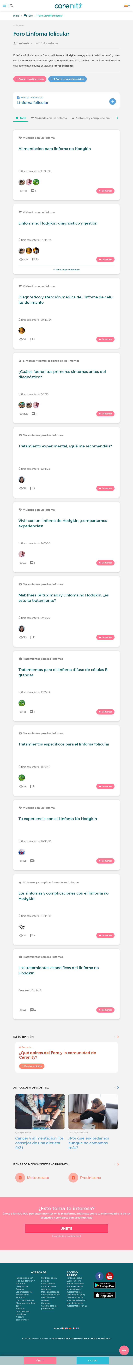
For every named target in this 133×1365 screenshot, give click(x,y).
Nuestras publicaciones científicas (23, 1311)
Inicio (16, 15)
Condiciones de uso (50, 1294)
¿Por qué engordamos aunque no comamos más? (88, 1143)
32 (37, 259)
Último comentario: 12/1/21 (34, 468)
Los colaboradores (25, 1300)
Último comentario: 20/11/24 (34, 319)
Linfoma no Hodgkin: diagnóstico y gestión (57, 223)
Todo (23, 118)
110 (25, 191)
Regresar (19, 25)
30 (25, 637)
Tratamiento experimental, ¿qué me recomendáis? (65, 446)
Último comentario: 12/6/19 (34, 692)
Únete (66, 1228)
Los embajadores (24, 1292)
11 (36, 413)
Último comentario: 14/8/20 (34, 543)
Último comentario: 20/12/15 (34, 841)
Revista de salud (74, 1278)
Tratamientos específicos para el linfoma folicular (63, 744)
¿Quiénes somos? (24, 1278)
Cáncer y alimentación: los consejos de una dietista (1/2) (39, 1143)
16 (24, 339)
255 (25, 413)
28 (24, 786)
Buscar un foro (74, 1281)
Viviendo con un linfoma (51, 118)
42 (24, 1010)
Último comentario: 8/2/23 (33, 394)
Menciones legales (50, 1292)
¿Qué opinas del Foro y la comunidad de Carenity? (57, 1055)
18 (24, 712)
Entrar (92, 1360)
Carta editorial (48, 1283)
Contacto (45, 1303)
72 (24, 935)
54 (24, 861)
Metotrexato (38, 1177)
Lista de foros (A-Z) (76, 1294)
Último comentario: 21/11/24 (34, 171)
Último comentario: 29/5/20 (34, 617)
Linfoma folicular (32, 102)
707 (25, 259)
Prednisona (90, 1177)
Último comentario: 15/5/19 (34, 766)
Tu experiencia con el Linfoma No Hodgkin (57, 818)
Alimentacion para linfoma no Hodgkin (54, 148)
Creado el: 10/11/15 (29, 990)
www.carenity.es (41, 1338)
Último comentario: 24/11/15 (34, 915)
